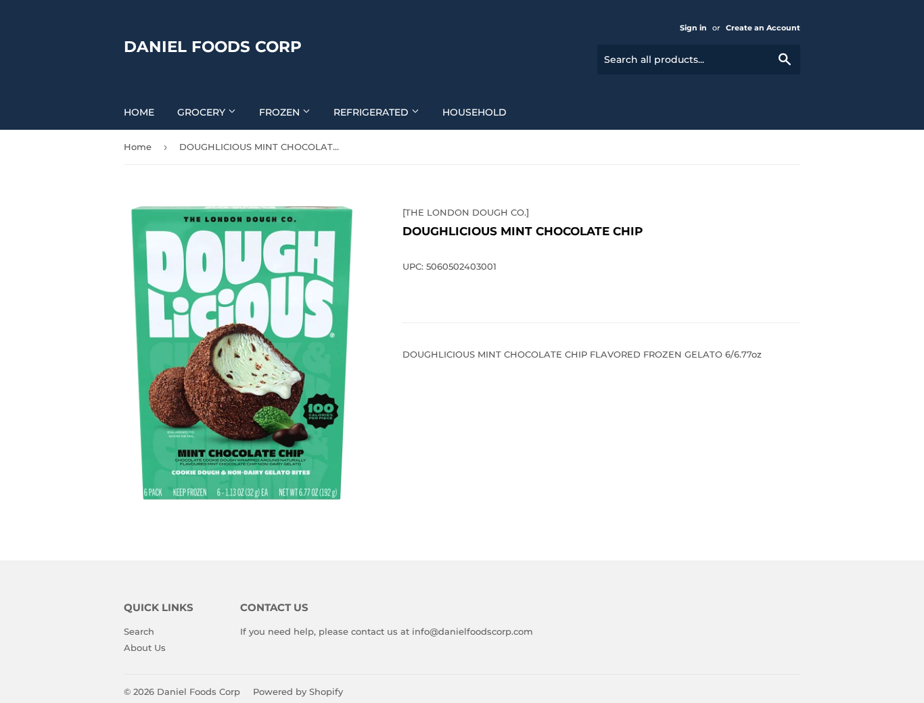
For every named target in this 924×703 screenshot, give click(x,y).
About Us (145, 647)
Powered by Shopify (298, 691)
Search (139, 631)
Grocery (202, 112)
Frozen (280, 112)
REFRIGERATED (372, 112)
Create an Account (763, 27)
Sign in (693, 27)
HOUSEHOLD (474, 112)
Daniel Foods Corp (213, 46)
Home (139, 112)
